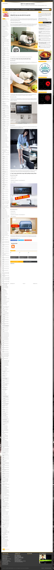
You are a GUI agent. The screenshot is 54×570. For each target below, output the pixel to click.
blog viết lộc (46, 14)
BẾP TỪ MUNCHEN (12, 9)
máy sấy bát (5, 493)
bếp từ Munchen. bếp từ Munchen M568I (6, 283)
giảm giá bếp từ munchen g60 (5, 387)
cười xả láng (40, 16)
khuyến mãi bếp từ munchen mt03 (5, 415)
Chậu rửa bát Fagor (5, 332)
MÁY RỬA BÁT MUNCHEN (18, 559)
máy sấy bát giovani (6, 494)
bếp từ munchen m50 (6, 272)
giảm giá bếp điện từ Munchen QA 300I (6, 378)
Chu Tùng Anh (5, 367)
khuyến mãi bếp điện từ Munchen (6, 400)
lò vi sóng (4, 434)
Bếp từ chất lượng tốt (4, 555)
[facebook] (49, 1)
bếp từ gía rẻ (5, 213)
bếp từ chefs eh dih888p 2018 (5, 184)
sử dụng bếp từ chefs (6, 531)
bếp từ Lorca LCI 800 (6, 224)
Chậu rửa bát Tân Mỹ (6, 361)
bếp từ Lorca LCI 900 (6, 229)
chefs (4, 366)
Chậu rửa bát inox (5, 337)
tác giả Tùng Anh (5, 536)
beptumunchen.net (5, 35)
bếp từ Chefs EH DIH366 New (5, 171)
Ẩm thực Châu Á (5, 22)
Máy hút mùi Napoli (5, 478)
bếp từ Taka (5, 291)
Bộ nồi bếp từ (5, 296)
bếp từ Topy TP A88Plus (45, 19)
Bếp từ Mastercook (5, 233)
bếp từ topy (5, 292)
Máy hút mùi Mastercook (4, 461)
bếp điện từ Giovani (6, 39)
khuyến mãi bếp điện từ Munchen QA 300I (6, 396)
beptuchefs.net (5, 31)
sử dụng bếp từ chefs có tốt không (6, 533)
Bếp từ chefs (46, 13)
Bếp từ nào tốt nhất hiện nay (5, 556)
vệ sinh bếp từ (5, 544)
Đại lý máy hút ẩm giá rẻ (42, 13)
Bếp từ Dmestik (5, 206)
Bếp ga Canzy (5, 135)
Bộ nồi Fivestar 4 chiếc (6, 298)
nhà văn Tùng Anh (5, 514)
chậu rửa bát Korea (5, 338)
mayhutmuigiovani (5, 502)
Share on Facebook (14, 240)
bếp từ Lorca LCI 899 (6, 228)
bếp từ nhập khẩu (5, 286)
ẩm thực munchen (5, 23)
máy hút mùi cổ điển (6, 448)
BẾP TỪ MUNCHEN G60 (18, 555)
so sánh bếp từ (5, 530)
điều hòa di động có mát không (44, 20)
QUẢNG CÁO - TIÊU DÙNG (32, 9)
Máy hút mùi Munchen (6, 462)
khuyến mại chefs (5, 417)
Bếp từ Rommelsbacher (4, 290)
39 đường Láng (5, 21)
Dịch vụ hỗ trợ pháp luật (5, 564)
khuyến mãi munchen (6, 422)
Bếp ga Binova (5, 134)
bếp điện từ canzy (5, 47)
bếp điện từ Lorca (5, 98)
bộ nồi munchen (5, 302)
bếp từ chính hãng (5, 205)
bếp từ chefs (5, 149)
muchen (4, 509)
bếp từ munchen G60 (6, 241)
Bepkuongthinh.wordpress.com (16, 238)
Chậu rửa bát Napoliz (6, 355)
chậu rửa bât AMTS (6, 365)
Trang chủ (4, 550)
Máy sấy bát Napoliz (6, 497)
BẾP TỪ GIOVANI (17, 9)
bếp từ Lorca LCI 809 (6, 227)
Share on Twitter (21, 240)
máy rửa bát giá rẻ (6, 489)
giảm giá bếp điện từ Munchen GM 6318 (6, 384)
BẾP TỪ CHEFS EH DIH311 (28, 4)
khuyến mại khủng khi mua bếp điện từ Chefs (6, 421)
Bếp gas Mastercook (6, 141)
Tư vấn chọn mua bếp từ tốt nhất (6, 561)
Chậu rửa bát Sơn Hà (6, 360)
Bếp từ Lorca (5, 223)
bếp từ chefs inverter (6, 202)
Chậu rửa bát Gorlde (6, 336)
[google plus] (51, 1)
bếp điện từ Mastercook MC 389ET (5, 105)
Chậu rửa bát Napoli (6, 354)
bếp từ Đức (4, 210)
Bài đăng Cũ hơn (35, 283)
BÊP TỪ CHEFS (7, 9)
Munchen (4, 510)
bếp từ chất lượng (5, 146)
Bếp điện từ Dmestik (6, 79)
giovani (4, 391)
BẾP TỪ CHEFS (17, 558)
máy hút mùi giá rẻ (5, 449)
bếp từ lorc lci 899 (5, 222)
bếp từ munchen (5, 234)
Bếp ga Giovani (5, 136)
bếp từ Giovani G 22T (6, 215)
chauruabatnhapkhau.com (6, 306)
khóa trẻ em (5, 393)
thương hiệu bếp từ (6, 540)
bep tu (4, 30)
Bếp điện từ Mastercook (4, 103)
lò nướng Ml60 (5, 428)
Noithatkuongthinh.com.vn (6, 519)
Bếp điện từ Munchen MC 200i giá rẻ (9, 3)
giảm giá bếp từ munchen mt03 (5, 389)
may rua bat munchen (6, 487)
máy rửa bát (5, 488)
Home (4, 9)
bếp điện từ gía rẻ (5, 84)
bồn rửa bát (5, 303)
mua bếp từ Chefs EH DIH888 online (6, 506)
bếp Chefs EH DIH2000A (5, 36)
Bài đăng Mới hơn (12, 283)
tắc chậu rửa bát (5, 539)
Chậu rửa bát (5, 311)
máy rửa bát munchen (6, 492)
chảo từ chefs (5, 304)
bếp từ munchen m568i (6, 277)
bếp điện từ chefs (5, 48)
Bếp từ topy (39, 19)
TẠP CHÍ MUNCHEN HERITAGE (24, 9)
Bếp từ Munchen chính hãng (5, 560)
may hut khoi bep (5, 435)
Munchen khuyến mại (6, 511)
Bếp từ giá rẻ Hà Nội (4, 559)
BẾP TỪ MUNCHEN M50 (18, 556)
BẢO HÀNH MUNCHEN (18, 560)
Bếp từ (4, 142)
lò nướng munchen (5, 429)
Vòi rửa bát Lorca (5, 545)
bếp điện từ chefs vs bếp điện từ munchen (6, 78)
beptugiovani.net (5, 32)
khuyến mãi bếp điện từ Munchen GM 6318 (6, 403)
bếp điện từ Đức (5, 82)
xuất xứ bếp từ (5, 546)
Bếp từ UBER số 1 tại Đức (5, 563)
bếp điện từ (4, 38)
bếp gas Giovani (5, 140)
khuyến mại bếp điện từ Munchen (6, 402)
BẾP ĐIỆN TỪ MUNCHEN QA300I (19, 557)
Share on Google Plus (28, 240)
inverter (4, 392)
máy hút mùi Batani (5, 441)
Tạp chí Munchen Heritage (48, 568)
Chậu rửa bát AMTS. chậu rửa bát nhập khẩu (6, 325)
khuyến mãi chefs (5, 416)
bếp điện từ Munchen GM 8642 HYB (6, 116)
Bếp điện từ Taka (5, 130)
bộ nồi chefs (5, 297)
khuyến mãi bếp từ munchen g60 (5, 413)
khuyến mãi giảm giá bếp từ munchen (6, 419)
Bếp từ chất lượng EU (4, 557)
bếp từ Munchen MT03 (6, 278)
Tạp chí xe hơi (42, 14)
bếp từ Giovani (5, 214)
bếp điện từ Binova (5, 40)
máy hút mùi (4, 440)
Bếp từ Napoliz (5, 285)
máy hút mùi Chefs (5, 445)
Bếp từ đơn (4, 209)
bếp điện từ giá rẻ (5, 83)
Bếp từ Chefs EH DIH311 (5, 562)
